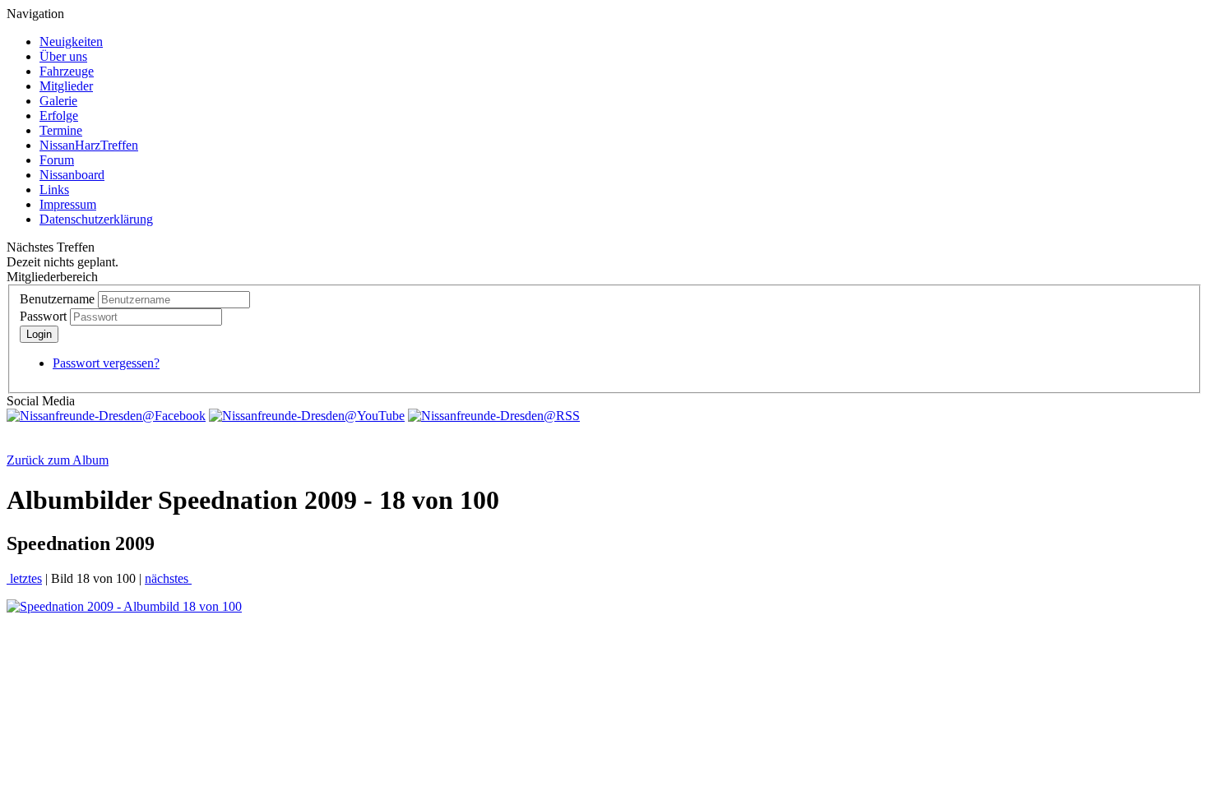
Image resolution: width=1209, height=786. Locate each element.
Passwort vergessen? (106, 363)
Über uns (63, 56)
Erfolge (58, 116)
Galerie (58, 101)
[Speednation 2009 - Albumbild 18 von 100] (124, 606)
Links (54, 189)
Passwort (43, 316)
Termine (60, 130)
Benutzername (57, 299)
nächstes (168, 578)
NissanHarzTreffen (88, 145)
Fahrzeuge (66, 71)
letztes (24, 578)
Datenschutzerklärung (96, 219)
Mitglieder (66, 86)
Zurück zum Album (58, 460)
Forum (56, 160)
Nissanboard (71, 175)
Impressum (67, 204)
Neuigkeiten (71, 42)
